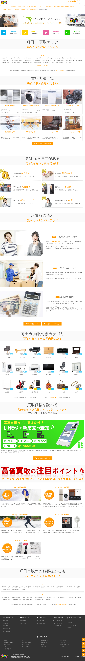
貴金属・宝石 (44, 644)
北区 (74, 587)
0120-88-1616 (53, 397)
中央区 (8, 587)
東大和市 (5, 599)
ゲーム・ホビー (26, 649)
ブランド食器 (25, 644)
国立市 (70, 597)
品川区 (38, 587)
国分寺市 (65, 597)
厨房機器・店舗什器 (8, 642)
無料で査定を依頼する (42, 458)
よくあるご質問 (40, 620)
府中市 (27, 597)
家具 (23, 640)
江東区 (34, 587)
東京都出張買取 (34, 9)
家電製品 (6, 640)
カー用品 (62, 646)
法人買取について (57, 620)
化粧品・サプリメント (65, 644)
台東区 (25, 587)
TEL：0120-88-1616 (61, 70)
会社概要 (69, 627)
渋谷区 (57, 587)
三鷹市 (18, 597)
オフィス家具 (63, 640)
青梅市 (23, 597)
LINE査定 (5, 620)
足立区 (13, 589)
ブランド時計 (7, 644)
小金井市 (45, 597)
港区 (13, 587)
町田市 (40, 597)
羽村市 (36, 599)
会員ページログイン (25, 623)
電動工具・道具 (44, 642)
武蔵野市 (14, 597)
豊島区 (70, 587)
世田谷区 (52, 587)
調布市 (36, 597)
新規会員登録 (23, 620)
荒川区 (78, 587)
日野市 (55, 597)
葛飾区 (17, 589)
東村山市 (60, 597)
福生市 (74, 597)
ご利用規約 (69, 622)
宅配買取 (5, 623)
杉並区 (66, 587)
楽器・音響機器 (7, 649)
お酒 (5, 646)
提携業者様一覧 (57, 625)
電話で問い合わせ (41, 623)
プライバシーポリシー (72, 625)
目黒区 (43, 587)
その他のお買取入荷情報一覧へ (42, 143)
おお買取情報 (6, 631)
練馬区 (9, 589)
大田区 (47, 587)
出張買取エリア (24, 9)
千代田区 (4, 587)
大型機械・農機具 (26, 642)
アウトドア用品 (26, 646)
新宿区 (16, 587)
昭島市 (32, 597)
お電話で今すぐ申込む (51, 324)
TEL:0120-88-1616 (56, 241)
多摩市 (27, 599)
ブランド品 (62, 642)
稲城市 (32, 599)
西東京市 (48, 599)
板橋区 (4, 589)
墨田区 (29, 587)
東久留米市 (15, 599)
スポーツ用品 (44, 646)
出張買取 (17, 9)
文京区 (21, 587)
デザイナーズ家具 (45, 640)
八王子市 (4, 597)
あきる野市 (41, 599)
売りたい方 (10, 9)
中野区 (61, 587)
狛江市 (79, 597)
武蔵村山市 (22, 599)
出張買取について (32, 324)
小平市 (50, 597)
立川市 (8, 597)
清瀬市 (10, 599)
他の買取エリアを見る (42, 65)
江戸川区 (23, 589)
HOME (3, 9)
